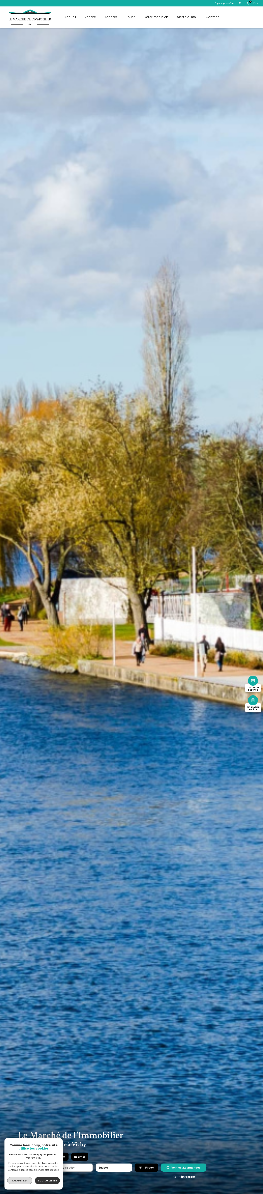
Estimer (80, 1157)
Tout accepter (47, 1180)
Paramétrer (19, 1180)
